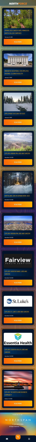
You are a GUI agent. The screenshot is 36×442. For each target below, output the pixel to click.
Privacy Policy (23, 426)
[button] (18, 42)
